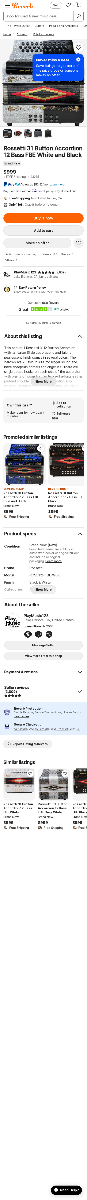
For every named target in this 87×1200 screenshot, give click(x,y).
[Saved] (68, 5)
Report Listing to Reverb (45, 322)
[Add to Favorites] (78, 47)
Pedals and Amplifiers (63, 25)
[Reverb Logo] (22, 5)
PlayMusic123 (25, 272)
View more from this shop (43, 656)
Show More (43, 381)
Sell (55, 5)
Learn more (53, 561)
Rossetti (35, 568)
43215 (34, 176)
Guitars (39, 25)
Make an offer (37, 243)
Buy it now (43, 218)
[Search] (78, 16)
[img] (46, 272)
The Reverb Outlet (18, 25)
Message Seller (43, 645)
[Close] (78, 59)
